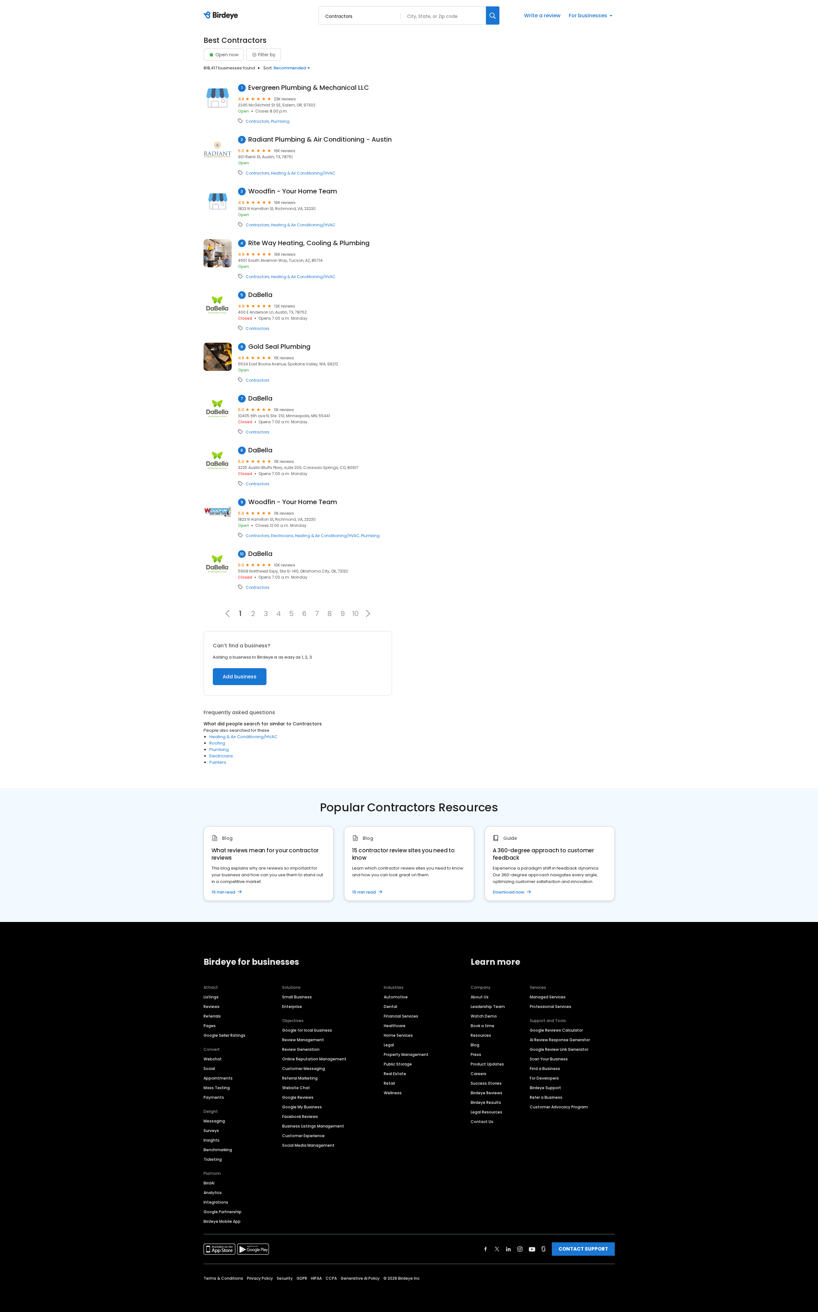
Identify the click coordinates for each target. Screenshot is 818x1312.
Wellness (393, 1093)
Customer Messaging (303, 1068)
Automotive (396, 997)
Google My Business (302, 1107)
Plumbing (280, 121)
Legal (389, 1045)
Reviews (212, 1006)
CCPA (331, 1278)
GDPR (302, 1278)
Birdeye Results (486, 1102)
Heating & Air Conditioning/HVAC (303, 173)
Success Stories (486, 1083)
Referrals (212, 1016)
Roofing (217, 743)
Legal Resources (486, 1112)
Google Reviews (297, 1097)
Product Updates (487, 1064)
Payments (214, 1097)
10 (355, 613)
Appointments (218, 1078)
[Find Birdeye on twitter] (497, 1249)
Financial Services (401, 1016)
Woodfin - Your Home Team (292, 191)
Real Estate (395, 1073)
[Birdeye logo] (222, 15)
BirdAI (209, 1183)
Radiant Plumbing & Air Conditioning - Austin (320, 140)
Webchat (213, 1059)
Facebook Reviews (300, 1116)
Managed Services (548, 997)
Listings (211, 997)
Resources (481, 1035)
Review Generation (301, 1049)
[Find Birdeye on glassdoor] (543, 1249)
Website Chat (296, 1087)
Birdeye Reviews (486, 1093)
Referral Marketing (300, 1078)
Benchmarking (218, 1149)
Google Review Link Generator (559, 1049)
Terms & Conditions (223, 1278)
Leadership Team (488, 1006)
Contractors (257, 121)
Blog (475, 1045)
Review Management (303, 1040)
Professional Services (550, 1006)
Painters (217, 762)
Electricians (282, 535)
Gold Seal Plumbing (279, 347)
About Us (480, 997)
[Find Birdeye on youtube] (532, 1249)
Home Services (398, 1035)
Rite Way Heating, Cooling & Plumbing (309, 243)
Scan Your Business (549, 1059)
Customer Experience (303, 1135)
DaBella (260, 295)
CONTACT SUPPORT (583, 1249)
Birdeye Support (545, 1087)
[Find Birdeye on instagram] (519, 1249)
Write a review (542, 15)
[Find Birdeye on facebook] (485, 1249)
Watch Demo (484, 1016)
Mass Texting (217, 1087)
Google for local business (307, 1030)
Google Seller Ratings (224, 1035)
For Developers (544, 1078)
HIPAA (316, 1278)
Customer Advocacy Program (559, 1107)
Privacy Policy (260, 1278)
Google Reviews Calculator (556, 1030)
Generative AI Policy (360, 1278)
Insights (212, 1140)
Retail (389, 1083)
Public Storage (398, 1064)
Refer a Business (546, 1097)
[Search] (492, 15)
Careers (478, 1073)
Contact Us (482, 1121)
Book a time (482, 1025)
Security (285, 1278)
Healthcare (394, 1025)
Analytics (213, 1192)
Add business (240, 676)
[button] (368, 613)
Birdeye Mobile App (222, 1221)
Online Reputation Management (314, 1059)
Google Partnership (223, 1211)
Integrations (216, 1202)
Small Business (297, 997)
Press (476, 1054)
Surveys (211, 1130)
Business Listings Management (313, 1126)
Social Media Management (308, 1145)
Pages (210, 1025)
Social (209, 1068)
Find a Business (545, 1068)
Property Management (406, 1054)
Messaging (214, 1121)
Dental (390, 1006)
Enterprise (292, 1006)
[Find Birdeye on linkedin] (508, 1249)
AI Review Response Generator (560, 1040)
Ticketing (213, 1159)
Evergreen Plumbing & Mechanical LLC (308, 88)
